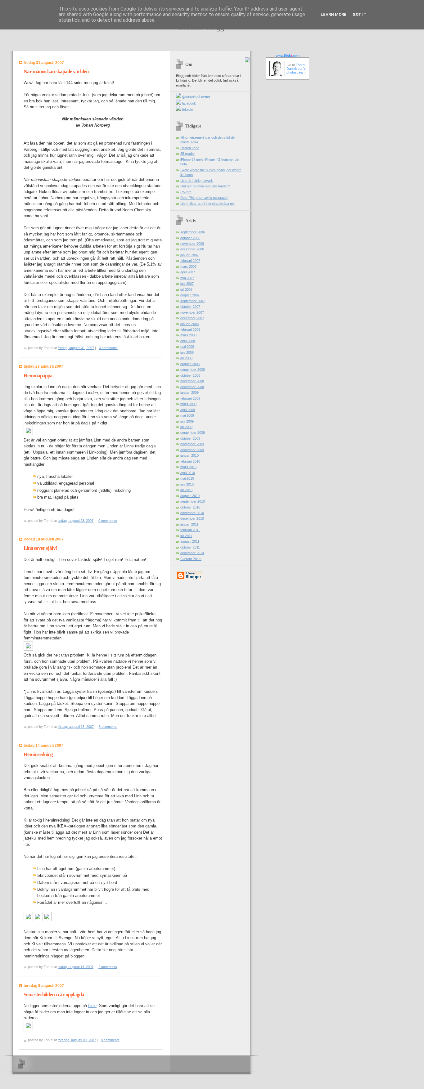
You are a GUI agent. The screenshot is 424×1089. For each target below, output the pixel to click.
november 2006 (192, 243)
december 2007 (192, 318)
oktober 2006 (190, 238)
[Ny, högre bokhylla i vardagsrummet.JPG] (47, 919)
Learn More (333, 14)
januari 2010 (189, 455)
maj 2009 (187, 415)
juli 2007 (186, 289)
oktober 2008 (190, 375)
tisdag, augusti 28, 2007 (75, 520)
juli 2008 (186, 358)
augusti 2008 (190, 364)
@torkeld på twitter (195, 97)
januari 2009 (189, 392)
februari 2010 (190, 461)
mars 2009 (188, 404)
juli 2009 (186, 427)
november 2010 (192, 513)
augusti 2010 (190, 496)
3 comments (108, 348)
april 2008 (187, 341)
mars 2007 (188, 266)
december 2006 (192, 249)
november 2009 (192, 444)
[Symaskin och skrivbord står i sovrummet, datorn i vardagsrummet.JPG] (37, 919)
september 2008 (192, 369)
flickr (92, 1005)
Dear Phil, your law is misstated (204, 197)
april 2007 (187, 272)
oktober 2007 (190, 306)
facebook (188, 103)
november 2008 (192, 381)
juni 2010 (187, 484)
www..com (288, 55)
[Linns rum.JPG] (28, 649)
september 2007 (192, 301)
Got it (360, 14)
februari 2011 (190, 530)
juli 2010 (186, 490)
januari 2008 (189, 324)
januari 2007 (189, 255)
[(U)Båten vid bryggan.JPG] (28, 1029)
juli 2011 (186, 536)
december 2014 (192, 553)
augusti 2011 (189, 541)
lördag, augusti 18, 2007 (76, 726)
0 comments (107, 520)
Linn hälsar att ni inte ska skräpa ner (207, 203)
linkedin (187, 109)
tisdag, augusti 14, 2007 (75, 967)
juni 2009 (187, 421)
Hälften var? (189, 148)
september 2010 (192, 501)
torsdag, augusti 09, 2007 (77, 1040)
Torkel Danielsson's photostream (296, 68)
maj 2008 (187, 346)
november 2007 (192, 312)
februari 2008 (190, 329)
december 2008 (192, 387)
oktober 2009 (190, 438)
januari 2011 (189, 524)
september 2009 (192, 432)
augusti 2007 (190, 295)
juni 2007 (187, 283)
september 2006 (192, 232)
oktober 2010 (190, 507)
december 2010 (192, 518)
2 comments (107, 967)
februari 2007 (190, 260)
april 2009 (187, 410)
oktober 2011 (190, 547)
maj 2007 (187, 278)
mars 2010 (188, 467)
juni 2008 (187, 352)
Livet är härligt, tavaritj (196, 180)
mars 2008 (188, 335)
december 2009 (192, 450)
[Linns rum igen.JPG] (28, 919)
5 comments (108, 726)
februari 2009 (190, 398)
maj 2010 (187, 478)
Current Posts (190, 559)
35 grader (187, 153)
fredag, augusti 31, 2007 (76, 348)
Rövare (186, 192)
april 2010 (187, 473)
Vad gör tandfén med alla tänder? (205, 186)
